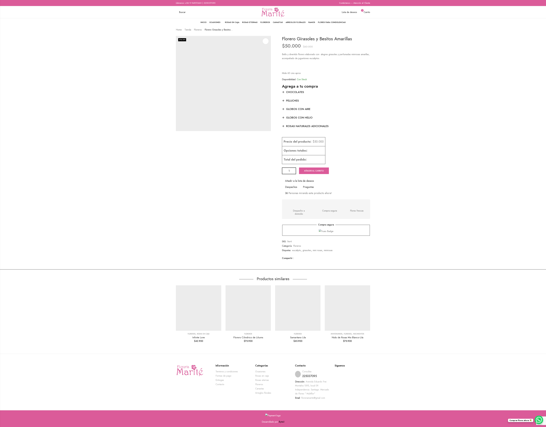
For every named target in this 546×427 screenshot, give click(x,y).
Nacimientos (358, 334)
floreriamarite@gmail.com (313, 398)
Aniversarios (336, 334)
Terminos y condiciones (227, 371)
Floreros (198, 29)
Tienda (188, 29)
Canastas (259, 388)
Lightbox (266, 41)
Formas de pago (223, 375)
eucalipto (296, 250)
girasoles (307, 250)
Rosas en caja (203, 334)
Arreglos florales (263, 393)
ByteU (281, 421)
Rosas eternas (262, 380)
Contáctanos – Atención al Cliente (354, 3)
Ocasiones (260, 371)
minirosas (328, 250)
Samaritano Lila (298, 337)
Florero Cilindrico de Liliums (248, 337)
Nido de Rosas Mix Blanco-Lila (347, 337)
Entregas (220, 380)
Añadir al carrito (314, 170)
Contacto (220, 384)
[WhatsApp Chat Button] (539, 420)
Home (179, 29)
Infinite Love (198, 337)
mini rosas (317, 250)
